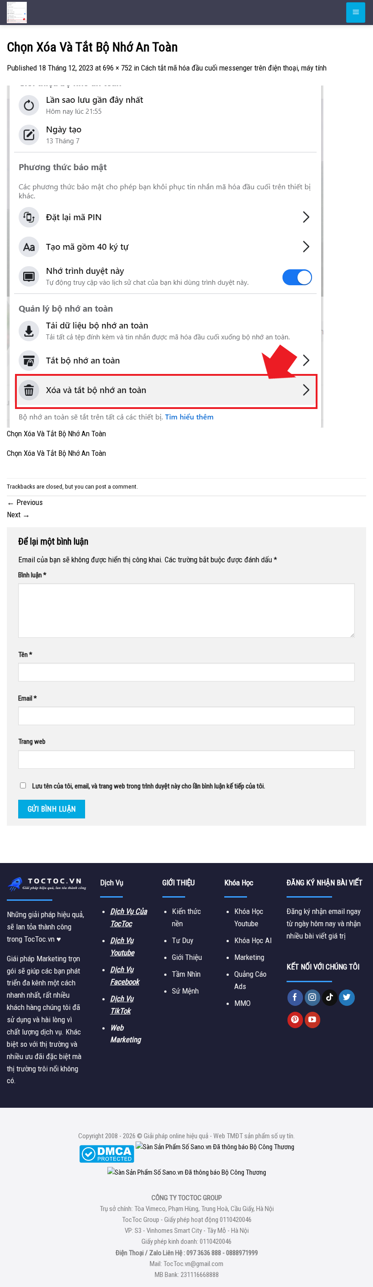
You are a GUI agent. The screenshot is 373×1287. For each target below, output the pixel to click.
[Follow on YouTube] (313, 1020)
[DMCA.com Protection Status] (106, 1154)
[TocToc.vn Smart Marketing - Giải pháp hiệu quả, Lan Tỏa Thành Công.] (61, 12)
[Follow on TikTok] (330, 997)
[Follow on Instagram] (313, 997)
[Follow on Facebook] (295, 997)
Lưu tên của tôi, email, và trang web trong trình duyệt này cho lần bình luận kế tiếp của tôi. (148, 786)
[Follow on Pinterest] (295, 1020)
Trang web (31, 741)
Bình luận (32, 575)
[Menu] (355, 12)
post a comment (116, 486)
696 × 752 (117, 67)
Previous (25, 502)
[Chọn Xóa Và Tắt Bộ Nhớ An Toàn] (165, 256)
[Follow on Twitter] (347, 997)
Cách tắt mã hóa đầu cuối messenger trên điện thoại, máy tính (234, 67)
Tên (25, 655)
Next (18, 514)
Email (27, 698)
